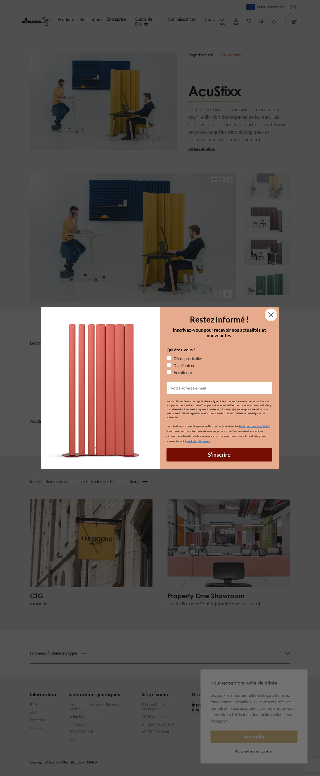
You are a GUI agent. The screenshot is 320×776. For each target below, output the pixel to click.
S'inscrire (219, 454)
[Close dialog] (271, 314)
